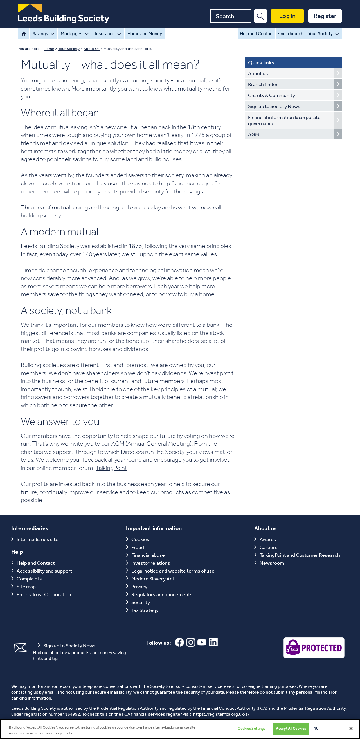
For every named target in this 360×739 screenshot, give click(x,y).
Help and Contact (257, 33)
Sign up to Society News (274, 106)
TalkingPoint (111, 467)
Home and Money (144, 33)
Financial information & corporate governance (284, 120)
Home (23, 33)
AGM (253, 134)
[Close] (351, 728)
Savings (40, 33)
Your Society (320, 33)
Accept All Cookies (291, 728)
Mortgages (71, 33)
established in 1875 (117, 245)
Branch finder (263, 84)
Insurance (105, 33)
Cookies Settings (251, 728)
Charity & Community (271, 95)
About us (258, 73)
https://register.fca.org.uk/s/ (221, 714)
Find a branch (290, 33)
